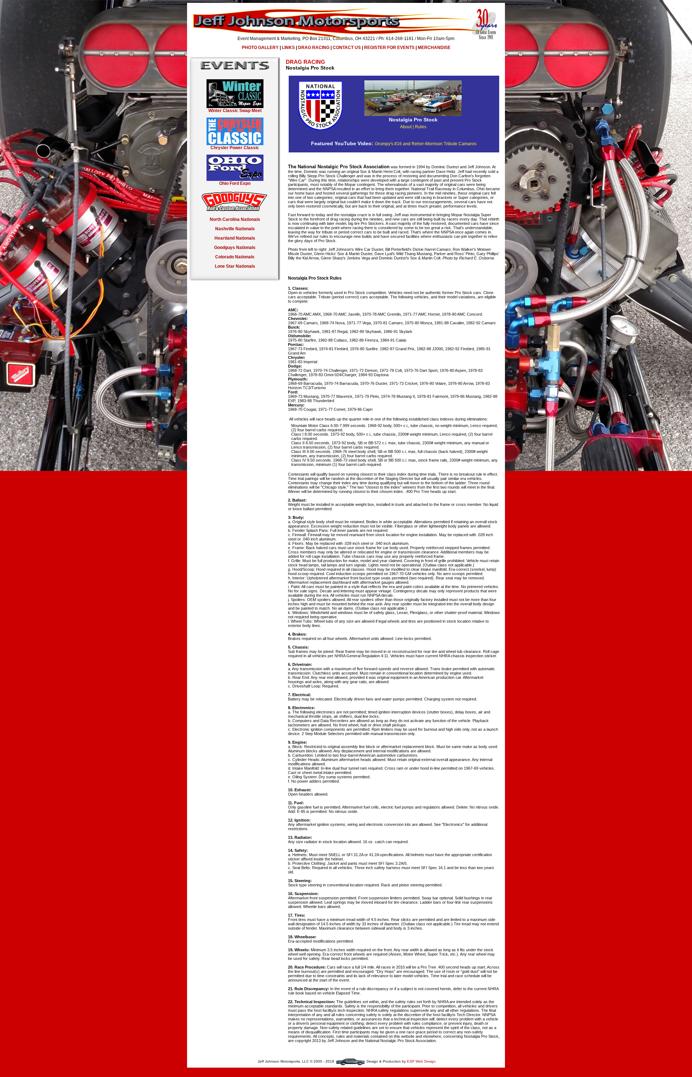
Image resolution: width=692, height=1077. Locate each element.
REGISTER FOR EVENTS (389, 47)
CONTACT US (347, 47)
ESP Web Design (421, 1061)
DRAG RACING (313, 47)
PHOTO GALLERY (260, 47)
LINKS (288, 47)
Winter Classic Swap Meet (235, 110)
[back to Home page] (346, 34)
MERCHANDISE (434, 47)
